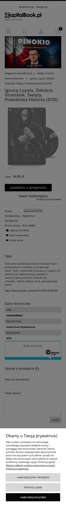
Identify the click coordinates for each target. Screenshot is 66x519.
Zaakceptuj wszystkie (33, 497)
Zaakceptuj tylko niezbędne (33, 477)
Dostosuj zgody (33, 487)
